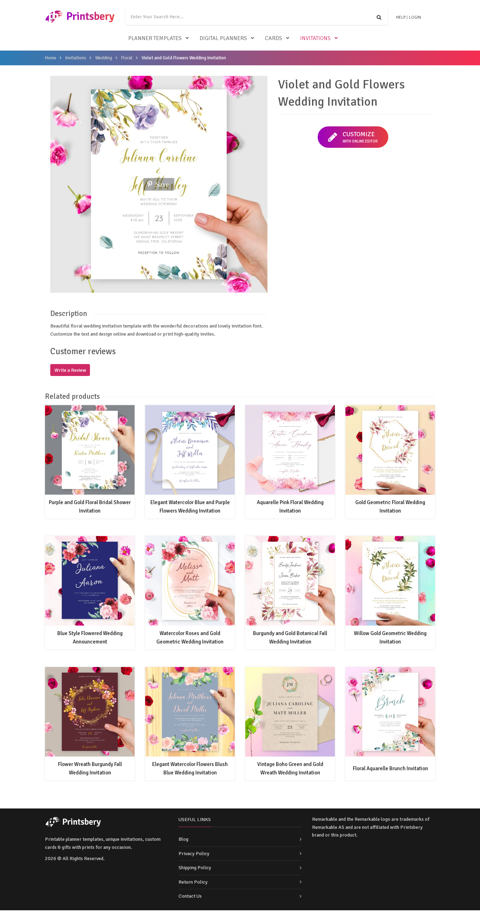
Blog (183, 839)
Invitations (315, 38)
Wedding (103, 58)
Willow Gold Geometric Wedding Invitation (390, 637)
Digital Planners (223, 38)
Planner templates (155, 38)
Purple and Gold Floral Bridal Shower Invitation (90, 506)
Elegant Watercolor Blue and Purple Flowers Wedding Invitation (190, 506)
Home (50, 58)
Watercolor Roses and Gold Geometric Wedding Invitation (189, 637)
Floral (126, 58)
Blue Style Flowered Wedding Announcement (90, 637)
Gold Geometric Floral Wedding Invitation (390, 506)
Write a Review (70, 370)
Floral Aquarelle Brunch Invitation (390, 768)
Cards (273, 38)
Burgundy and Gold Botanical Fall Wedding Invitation (290, 637)
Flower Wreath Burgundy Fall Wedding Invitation (90, 768)
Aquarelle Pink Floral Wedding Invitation (290, 506)
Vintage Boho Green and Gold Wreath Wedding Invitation (290, 768)
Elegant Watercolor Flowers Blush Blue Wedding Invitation (190, 768)
